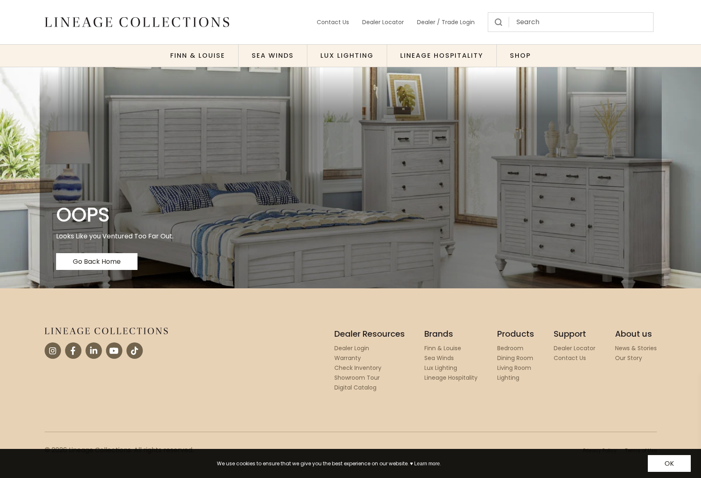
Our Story (628, 358)
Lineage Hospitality (441, 55)
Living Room (514, 368)
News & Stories (636, 348)
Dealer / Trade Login (446, 22)
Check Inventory (357, 368)
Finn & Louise (197, 55)
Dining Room (515, 358)
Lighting (508, 378)
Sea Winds (273, 55)
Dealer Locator (383, 22)
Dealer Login (351, 348)
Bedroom (510, 348)
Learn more (427, 464)
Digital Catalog (355, 387)
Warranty (347, 358)
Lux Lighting (347, 55)
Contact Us (333, 22)
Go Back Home (97, 261)
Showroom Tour (357, 378)
